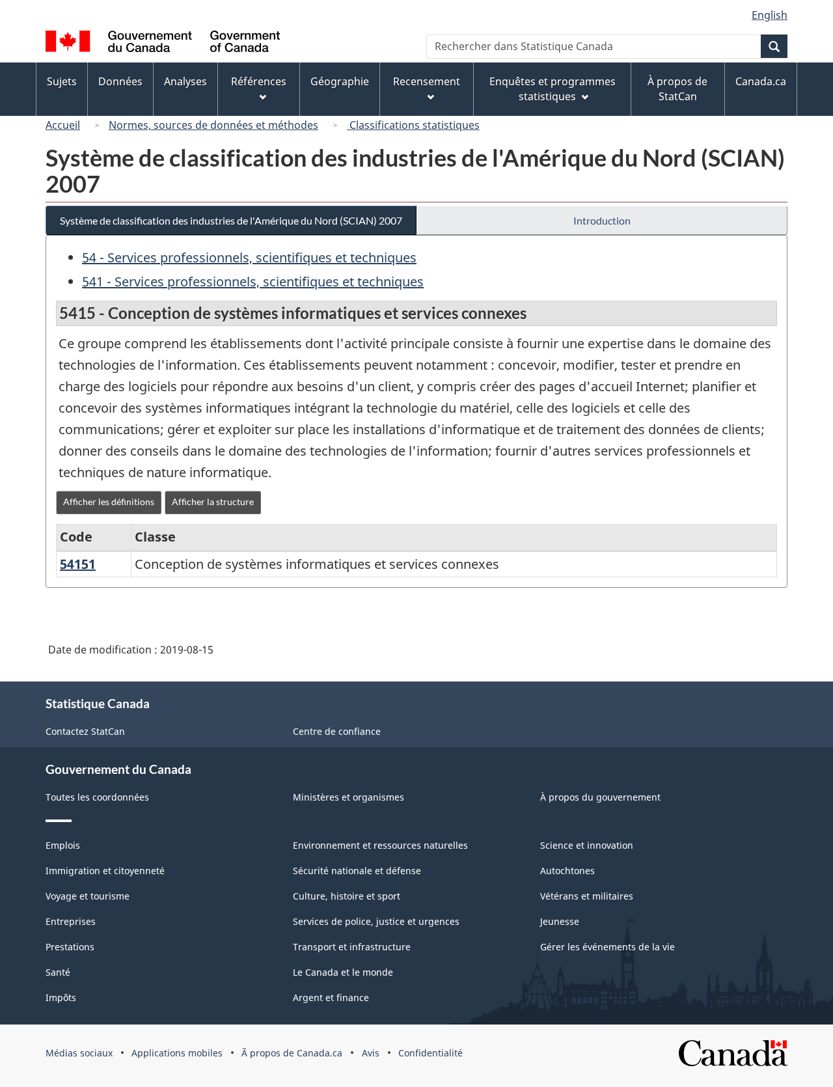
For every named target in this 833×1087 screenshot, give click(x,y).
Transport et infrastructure (352, 947)
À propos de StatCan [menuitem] (677, 88)
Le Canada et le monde (343, 972)
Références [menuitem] (258, 81)
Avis (370, 1053)
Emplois (63, 845)
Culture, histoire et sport (346, 896)
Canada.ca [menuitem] (760, 81)
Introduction (602, 220)
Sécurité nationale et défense (357, 870)
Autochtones (567, 870)
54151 (78, 564)
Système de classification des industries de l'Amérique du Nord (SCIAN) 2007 (231, 220)
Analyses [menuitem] (185, 81)
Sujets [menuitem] (62, 81)
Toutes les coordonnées (97, 797)
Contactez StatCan (85, 731)
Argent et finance (331, 997)
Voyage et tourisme (88, 896)
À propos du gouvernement (600, 797)
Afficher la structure (213, 501)
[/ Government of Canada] (163, 43)
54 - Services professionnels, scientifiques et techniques (249, 257)
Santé (58, 972)
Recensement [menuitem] (426, 81)
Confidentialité (430, 1053)
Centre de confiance (337, 731)
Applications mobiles (177, 1053)
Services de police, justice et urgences (376, 921)
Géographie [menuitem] (339, 81)
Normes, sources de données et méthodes (213, 125)
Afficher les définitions (108, 501)
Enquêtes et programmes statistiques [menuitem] (552, 88)
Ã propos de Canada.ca (291, 1053)
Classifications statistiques (413, 125)
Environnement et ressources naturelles (380, 845)
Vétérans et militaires (586, 896)
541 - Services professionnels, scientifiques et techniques (253, 281)
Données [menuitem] (120, 81)
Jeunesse (559, 921)
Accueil (63, 125)
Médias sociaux (79, 1053)
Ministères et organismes (348, 797)
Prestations (70, 947)
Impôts (61, 997)
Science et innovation (586, 845)
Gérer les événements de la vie (607, 947)
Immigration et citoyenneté (105, 870)
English (769, 15)
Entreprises (71, 921)
